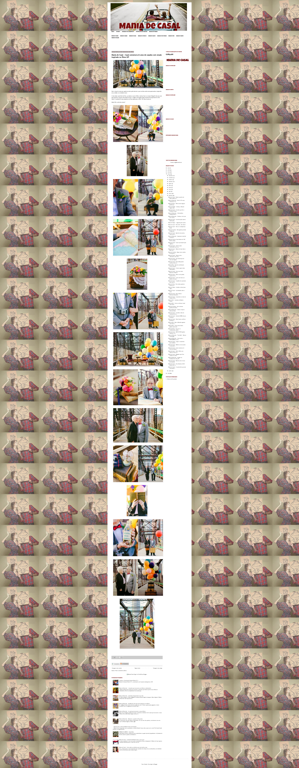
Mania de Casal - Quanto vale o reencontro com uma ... (175, 256)
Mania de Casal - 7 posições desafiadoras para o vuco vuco (131, 739)
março (170, 193)
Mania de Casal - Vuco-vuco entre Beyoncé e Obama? (175, 272)
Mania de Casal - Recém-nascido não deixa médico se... (176, 198)
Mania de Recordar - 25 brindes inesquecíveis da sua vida (131, 695)
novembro (171, 177)
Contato (118, 31)
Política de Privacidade (172, 379)
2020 (168, 168)
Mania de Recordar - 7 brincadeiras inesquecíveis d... (175, 214)
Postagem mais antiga (157, 668)
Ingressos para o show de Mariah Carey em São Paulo (125, 726)
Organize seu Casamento (128, 31)
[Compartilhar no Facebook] (121, 657)
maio (170, 189)
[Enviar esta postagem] (114, 657)
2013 (168, 373)
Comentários (116, 664)
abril (170, 191)
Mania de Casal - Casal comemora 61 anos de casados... (176, 348)
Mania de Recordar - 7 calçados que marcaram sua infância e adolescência (135, 688)
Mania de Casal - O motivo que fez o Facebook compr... (176, 210)
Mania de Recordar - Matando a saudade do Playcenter (131, 719)
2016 (168, 170)
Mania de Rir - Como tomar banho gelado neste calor (175, 326)
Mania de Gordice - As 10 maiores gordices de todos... (175, 307)
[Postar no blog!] (118, 657)
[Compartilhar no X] (120, 657)
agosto (170, 183)
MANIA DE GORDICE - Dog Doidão (126, 732)
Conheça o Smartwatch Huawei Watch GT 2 (128, 680)
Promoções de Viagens (141, 31)
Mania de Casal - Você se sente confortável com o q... (175, 246)
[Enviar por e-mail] (117, 657)
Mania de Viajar (115, 37)
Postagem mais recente (117, 668)
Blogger (155, 764)
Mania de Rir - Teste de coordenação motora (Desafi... (176, 265)
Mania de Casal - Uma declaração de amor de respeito (176, 259)
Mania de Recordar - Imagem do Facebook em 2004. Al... (175, 358)
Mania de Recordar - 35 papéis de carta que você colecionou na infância (134, 703)
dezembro (171, 175)
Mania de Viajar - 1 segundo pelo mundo (177, 222)
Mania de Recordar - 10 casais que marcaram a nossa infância (132, 711)
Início (113, 31)
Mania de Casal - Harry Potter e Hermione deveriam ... (175, 294)
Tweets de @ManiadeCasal (176, 162)
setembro (171, 181)
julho (170, 185)
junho (170, 187)
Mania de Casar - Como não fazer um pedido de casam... (176, 278)
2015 (168, 172)
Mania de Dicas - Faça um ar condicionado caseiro (174, 329)
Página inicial (137, 668)
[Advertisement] (150, 44)
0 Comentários (125, 663)
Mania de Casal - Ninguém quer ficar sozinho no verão (176, 355)
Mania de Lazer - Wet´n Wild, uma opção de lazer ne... (175, 352)
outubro (170, 179)
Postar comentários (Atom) (121, 670)
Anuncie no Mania (153, 31)
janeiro (170, 370)
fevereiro (171, 195)
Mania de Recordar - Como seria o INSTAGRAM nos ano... (175, 339)
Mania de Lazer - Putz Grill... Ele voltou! (176, 224)
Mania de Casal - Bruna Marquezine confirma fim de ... (176, 262)
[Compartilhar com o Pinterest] (122, 657)
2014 (168, 173)
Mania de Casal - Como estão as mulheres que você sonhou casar (133, 747)
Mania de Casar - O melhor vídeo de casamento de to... (176, 313)
